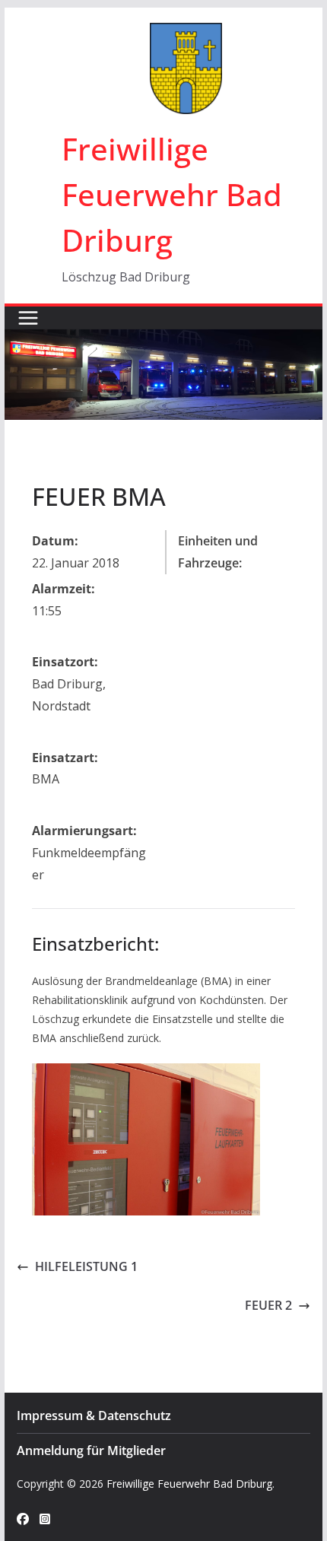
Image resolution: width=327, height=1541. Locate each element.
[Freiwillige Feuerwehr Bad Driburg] (163, 340)
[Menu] (28, 318)
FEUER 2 (268, 1305)
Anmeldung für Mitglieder (91, 1450)
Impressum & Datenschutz (94, 1415)
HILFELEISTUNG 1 (86, 1266)
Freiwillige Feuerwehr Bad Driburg (172, 194)
